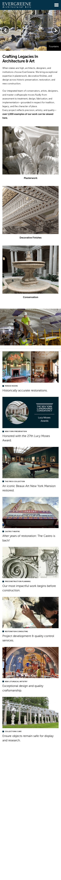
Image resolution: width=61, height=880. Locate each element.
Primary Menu (56, 5)
